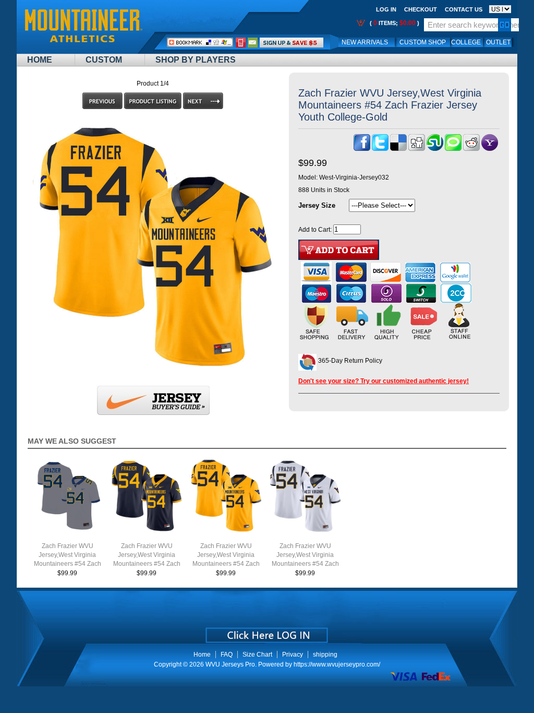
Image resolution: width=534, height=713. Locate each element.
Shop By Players (195, 59)
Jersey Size (316, 205)
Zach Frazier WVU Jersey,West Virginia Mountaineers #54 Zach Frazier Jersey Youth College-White (305, 563)
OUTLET (498, 42)
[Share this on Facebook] (362, 148)
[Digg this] (416, 148)
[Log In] (291, 42)
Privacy (292, 654)
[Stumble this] (435, 148)
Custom (104, 59)
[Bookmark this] (489, 148)
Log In (386, 9)
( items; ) (393, 23)
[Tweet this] (380, 148)
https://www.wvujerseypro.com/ (337, 664)
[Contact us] (253, 42)
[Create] (266, 631)
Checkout (420, 9)
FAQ (227, 654)
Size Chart (257, 654)
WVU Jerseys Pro (230, 664)
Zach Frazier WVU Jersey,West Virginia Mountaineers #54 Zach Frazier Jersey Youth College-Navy (146, 563)
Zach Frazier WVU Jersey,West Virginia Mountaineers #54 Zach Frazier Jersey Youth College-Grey (67, 563)
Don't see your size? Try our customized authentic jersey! (383, 381)
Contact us (463, 9)
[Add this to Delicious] (398, 148)
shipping (325, 654)
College (466, 42)
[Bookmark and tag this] (471, 148)
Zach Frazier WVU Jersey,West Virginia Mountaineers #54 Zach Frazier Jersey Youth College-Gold (226, 563)
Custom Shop (422, 42)
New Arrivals (365, 42)
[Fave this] (453, 148)
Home (39, 59)
